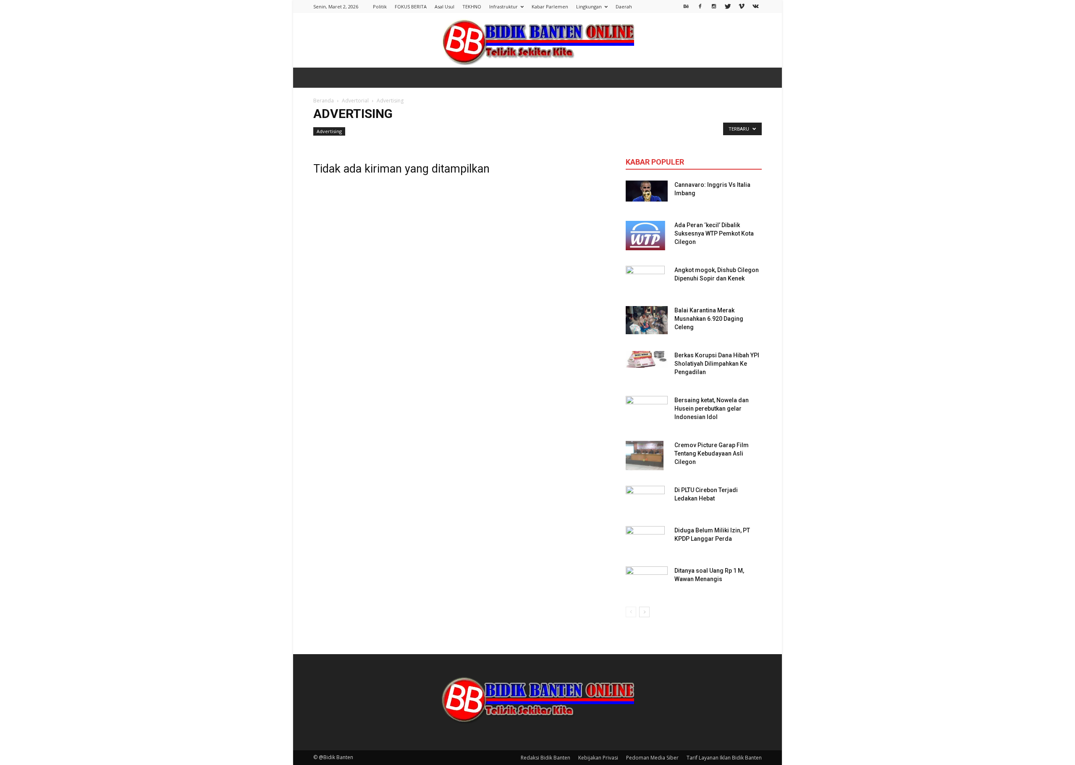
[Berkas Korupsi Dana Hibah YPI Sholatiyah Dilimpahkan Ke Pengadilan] (647, 359)
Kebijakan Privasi (598, 757)
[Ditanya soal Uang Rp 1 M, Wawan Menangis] (647, 578)
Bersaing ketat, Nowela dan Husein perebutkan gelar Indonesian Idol (711, 408)
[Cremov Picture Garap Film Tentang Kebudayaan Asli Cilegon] (644, 455)
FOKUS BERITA (411, 6)
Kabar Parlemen (550, 6)
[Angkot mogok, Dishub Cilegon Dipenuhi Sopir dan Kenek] (645, 280)
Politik (380, 6)
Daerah (624, 6)
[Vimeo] (741, 6)
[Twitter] (727, 6)
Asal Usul (444, 6)
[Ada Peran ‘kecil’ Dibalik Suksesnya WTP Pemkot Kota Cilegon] (645, 235)
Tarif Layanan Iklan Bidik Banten (724, 757)
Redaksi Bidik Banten (545, 757)
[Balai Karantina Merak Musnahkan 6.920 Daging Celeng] (647, 320)
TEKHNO (471, 6)
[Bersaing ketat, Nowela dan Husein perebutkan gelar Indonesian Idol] (647, 405)
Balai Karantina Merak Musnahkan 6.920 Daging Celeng (708, 318)
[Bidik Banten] (537, 41)
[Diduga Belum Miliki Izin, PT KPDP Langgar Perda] (645, 540)
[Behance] (686, 6)
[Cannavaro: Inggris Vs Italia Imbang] (647, 191)
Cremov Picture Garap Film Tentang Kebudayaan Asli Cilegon (711, 453)
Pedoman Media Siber (652, 757)
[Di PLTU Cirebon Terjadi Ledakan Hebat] (645, 500)
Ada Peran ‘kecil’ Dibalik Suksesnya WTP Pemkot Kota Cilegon (714, 233)
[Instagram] (714, 6)
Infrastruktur (503, 6)
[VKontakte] (755, 6)
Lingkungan (589, 6)
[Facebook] (700, 6)
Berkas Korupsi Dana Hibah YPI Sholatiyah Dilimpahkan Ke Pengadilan (716, 363)
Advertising (329, 131)
